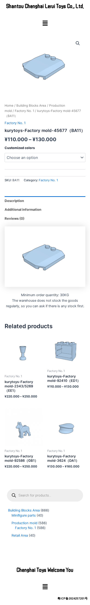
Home (9, 105)
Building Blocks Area (31, 105)
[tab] (45, 200)
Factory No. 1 (24, 111)
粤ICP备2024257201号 (72, 598)
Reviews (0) (14, 218)
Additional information (23, 210)
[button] (45, 23)
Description (14, 201)
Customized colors (20, 148)
